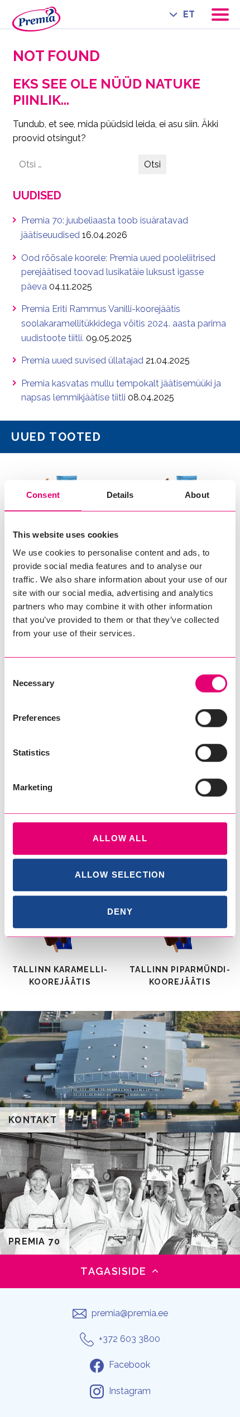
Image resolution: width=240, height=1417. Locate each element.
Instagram (130, 1391)
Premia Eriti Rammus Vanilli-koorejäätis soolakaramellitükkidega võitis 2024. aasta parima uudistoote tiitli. (123, 323)
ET (189, 14)
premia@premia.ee (130, 1313)
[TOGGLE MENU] (220, 14)
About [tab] (197, 495)
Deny (120, 911)
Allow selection (120, 874)
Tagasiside (113, 1271)
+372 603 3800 (129, 1339)
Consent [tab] (43, 495)
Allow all (120, 838)
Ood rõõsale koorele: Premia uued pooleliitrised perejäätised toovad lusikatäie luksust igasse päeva (118, 272)
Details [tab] (120, 495)
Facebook (129, 1364)
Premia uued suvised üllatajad (82, 360)
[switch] (211, 718)
